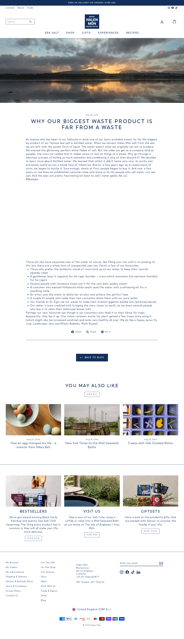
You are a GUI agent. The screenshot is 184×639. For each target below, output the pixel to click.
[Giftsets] (150, 491)
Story (44, 576)
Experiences (108, 32)
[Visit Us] (92, 491)
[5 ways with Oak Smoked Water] (150, 419)
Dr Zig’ (54, 302)
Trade (30, 7)
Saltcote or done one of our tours (89, 139)
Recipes (132, 32)
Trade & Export (49, 591)
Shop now (33, 538)
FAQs (44, 581)
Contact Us (12, 595)
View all (92, 394)
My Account (12, 562)
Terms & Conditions (16, 586)
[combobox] (20, 21)
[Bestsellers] (33, 491)
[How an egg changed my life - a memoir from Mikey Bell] (33, 419)
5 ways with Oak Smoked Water (150, 443)
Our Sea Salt (48, 562)
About (20, 7)
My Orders (11, 567)
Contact (10, 7)
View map (92, 535)
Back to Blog (94, 357)
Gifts (86, 32)
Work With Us (48, 586)
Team (44, 595)
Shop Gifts (150, 531)
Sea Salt (52, 32)
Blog (43, 600)
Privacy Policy (13, 591)
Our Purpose (47, 572)
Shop (70, 32)
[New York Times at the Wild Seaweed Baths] (92, 419)
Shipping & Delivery (16, 576)
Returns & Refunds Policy (19, 581)
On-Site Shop (48, 567)
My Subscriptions (15, 572)
